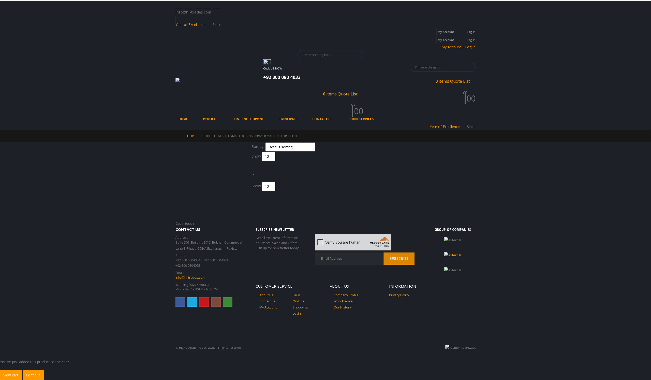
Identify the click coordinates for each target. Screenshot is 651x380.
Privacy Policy (399, 295)
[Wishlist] (361, 105)
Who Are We (343, 301)
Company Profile (346, 295)
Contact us (267, 301)
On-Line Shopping (249, 119)
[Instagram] (207, 5)
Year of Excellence (190, 24)
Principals (288, 119)
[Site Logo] (198, 82)
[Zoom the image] (452, 255)
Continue (33, 375)
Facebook (180, 302)
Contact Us (322, 119)
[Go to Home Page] (177, 136)
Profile (209, 119)
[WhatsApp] (216, 5)
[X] (188, 5)
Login (297, 313)
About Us (266, 295)
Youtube (204, 302)
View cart (10, 375)
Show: (257, 156)
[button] (254, 164)
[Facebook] (178, 5)
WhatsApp (227, 302)
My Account (446, 32)
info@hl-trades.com (190, 277)
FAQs (297, 295)
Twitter (192, 302)
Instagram (216, 302)
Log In (471, 32)
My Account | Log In (458, 47)
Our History (342, 307)
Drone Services (360, 119)
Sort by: (258, 146)
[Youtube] (198, 5)
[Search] (356, 54)
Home (183, 119)
